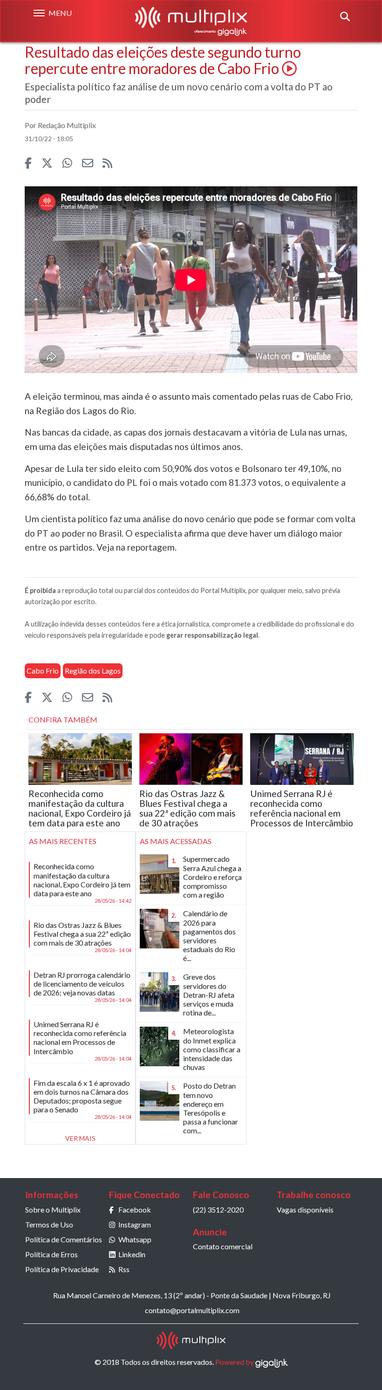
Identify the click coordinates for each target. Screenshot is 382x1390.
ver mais (80, 1138)
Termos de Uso (49, 1224)
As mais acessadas (175, 841)
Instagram (134, 1224)
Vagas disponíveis (305, 1209)
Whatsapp (134, 1239)
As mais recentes (62, 841)
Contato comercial (222, 1246)
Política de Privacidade (62, 1269)
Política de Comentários (63, 1239)
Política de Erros (51, 1254)
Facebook (134, 1209)
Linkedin (131, 1254)
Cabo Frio (43, 670)
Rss (124, 1269)
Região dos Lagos (93, 670)
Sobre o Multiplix (53, 1209)
